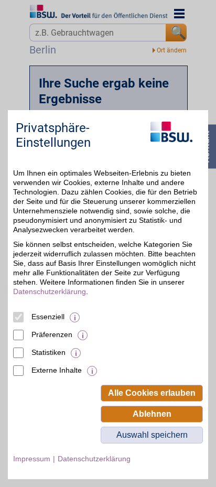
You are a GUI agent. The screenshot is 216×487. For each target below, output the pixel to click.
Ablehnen (152, 413)
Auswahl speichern (152, 434)
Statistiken (48, 352)
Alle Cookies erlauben (152, 392)
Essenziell (47, 316)
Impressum (31, 458)
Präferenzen (51, 334)
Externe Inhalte (56, 370)
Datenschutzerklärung (49, 291)
